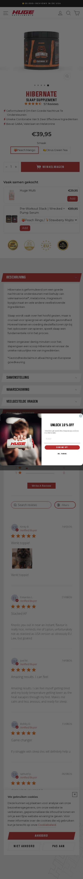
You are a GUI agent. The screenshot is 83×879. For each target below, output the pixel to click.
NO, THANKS (62, 454)
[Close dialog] (80, 416)
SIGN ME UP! (62, 447)
